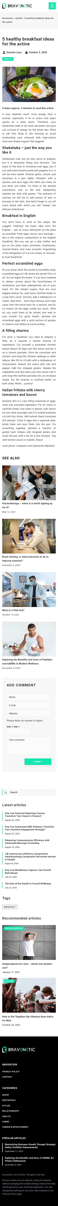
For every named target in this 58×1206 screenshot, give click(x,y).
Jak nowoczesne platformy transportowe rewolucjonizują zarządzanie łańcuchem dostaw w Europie (30, 856)
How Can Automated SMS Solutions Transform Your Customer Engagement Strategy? (29, 828)
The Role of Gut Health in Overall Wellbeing (28, 883)
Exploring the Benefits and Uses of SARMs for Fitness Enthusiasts (29, 1159)
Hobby (6, 1121)
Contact (7, 1077)
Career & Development (15, 1127)
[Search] (5, 792)
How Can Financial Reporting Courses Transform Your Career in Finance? (25, 815)
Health (8, 59)
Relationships (10, 1111)
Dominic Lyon (14, 52)
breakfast (10, 907)
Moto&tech (9, 1100)
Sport (5, 1095)
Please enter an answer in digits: (25, 720)
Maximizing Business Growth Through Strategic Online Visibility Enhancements (30, 1146)
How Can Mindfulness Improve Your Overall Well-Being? (28, 871)
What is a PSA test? (13, 610)
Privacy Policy (9, 1194)
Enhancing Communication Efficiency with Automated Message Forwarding (27, 842)
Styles (6, 1105)
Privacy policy (10, 1071)
